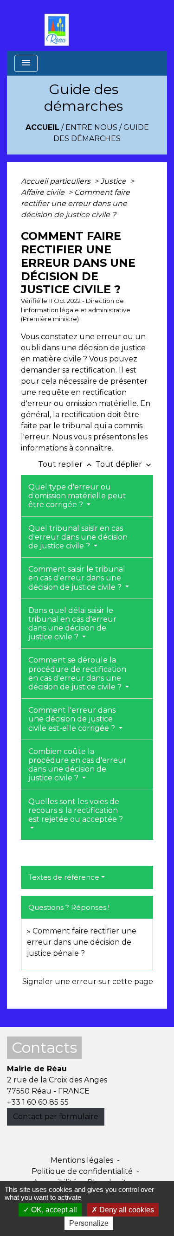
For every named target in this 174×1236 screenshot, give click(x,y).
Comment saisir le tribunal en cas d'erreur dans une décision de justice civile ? (76, 578)
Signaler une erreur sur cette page (87, 981)
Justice (114, 181)
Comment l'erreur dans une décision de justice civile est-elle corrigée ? (72, 719)
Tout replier (66, 464)
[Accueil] (58, 25)
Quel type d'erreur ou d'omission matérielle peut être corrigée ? (77, 496)
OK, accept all (53, 1210)
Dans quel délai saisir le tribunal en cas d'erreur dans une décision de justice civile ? (72, 624)
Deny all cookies (125, 1210)
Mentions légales (82, 1160)
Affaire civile (43, 192)
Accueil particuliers (56, 181)
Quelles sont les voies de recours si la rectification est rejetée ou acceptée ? (75, 810)
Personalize (89, 1223)
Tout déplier (124, 464)
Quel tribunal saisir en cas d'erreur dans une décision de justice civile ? (78, 537)
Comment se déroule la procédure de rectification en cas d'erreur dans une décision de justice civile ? (77, 673)
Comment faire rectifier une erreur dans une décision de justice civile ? (75, 203)
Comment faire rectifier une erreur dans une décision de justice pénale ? (81, 942)
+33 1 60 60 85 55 (38, 1102)
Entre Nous (91, 127)
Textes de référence (63, 877)
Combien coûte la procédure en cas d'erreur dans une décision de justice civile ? (77, 765)
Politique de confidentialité (82, 1171)
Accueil (42, 127)
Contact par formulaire (55, 1116)
